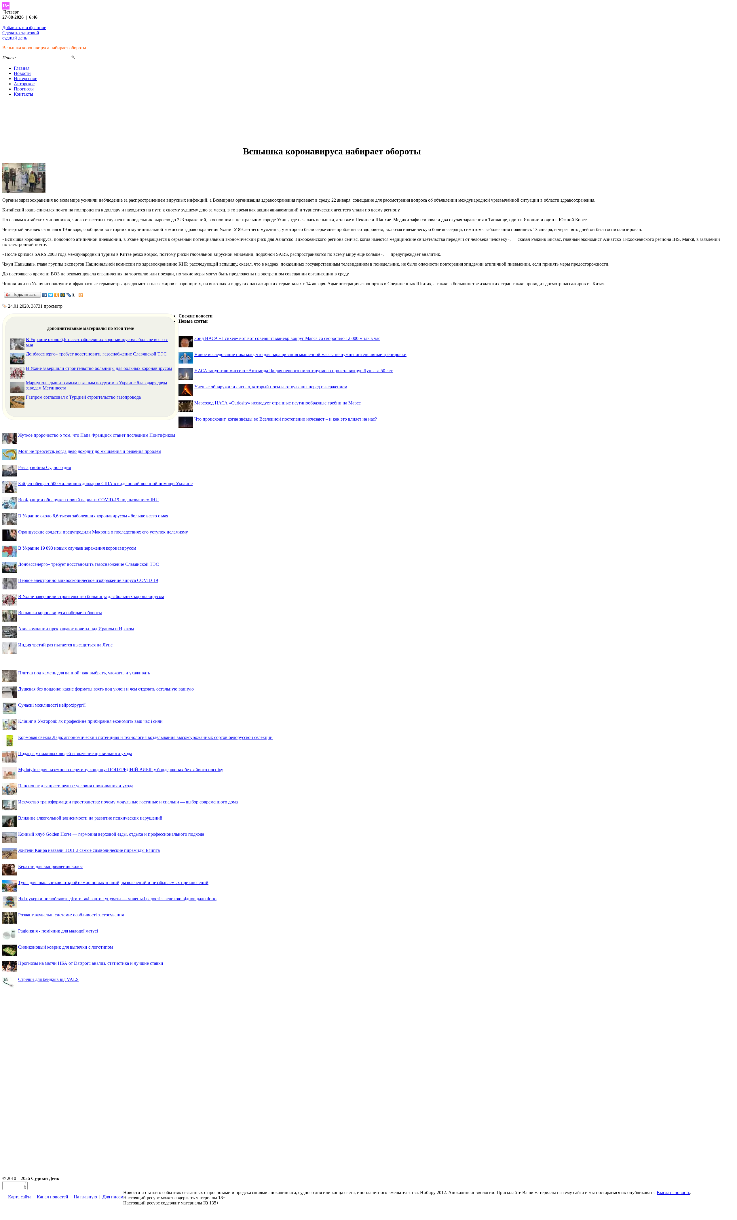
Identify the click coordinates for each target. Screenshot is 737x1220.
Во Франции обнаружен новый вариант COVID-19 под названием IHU (88, 499)
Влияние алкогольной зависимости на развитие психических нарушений (90, 818)
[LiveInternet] (75, 295)
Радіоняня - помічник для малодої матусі (58, 930)
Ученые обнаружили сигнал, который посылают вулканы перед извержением (270, 386)
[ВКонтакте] (45, 295)
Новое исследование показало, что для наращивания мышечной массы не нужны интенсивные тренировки (300, 354)
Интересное (25, 78)
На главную (85, 1196)
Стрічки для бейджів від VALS (48, 979)
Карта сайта (19, 1196)
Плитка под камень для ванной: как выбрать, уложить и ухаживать (84, 672)
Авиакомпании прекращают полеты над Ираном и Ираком (76, 628)
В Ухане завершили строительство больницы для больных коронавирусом (99, 368)
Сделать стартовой (20, 32)
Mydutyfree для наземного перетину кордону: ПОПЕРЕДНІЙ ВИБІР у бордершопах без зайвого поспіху (120, 769)
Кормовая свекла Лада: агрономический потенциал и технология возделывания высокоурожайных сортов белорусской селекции (145, 737)
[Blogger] (81, 295)
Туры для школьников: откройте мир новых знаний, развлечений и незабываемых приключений (113, 882)
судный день (14, 37)
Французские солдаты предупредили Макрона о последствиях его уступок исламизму (103, 531)
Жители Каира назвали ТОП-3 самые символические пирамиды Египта (89, 850)
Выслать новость (673, 1192)
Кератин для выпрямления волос (50, 866)
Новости (22, 73)
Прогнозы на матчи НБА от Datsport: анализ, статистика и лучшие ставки (90, 963)
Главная (21, 68)
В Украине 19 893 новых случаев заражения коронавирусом (77, 548)
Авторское (24, 83)
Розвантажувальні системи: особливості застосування (71, 914)
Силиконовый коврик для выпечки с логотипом (65, 947)
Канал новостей (52, 1196)
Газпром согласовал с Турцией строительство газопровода (83, 397)
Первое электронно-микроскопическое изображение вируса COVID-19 (88, 580)
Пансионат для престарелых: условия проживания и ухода (75, 785)
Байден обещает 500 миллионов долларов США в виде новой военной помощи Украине (105, 483)
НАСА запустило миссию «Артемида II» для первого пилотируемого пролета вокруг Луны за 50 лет (293, 370)
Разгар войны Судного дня (44, 467)
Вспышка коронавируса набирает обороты (60, 612)
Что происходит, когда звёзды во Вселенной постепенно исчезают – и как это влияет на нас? (285, 419)
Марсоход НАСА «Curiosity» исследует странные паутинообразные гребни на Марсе (277, 402)
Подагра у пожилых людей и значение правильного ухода (75, 753)
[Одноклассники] (57, 295)
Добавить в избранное (24, 27)
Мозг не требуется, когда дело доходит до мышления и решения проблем (89, 451)
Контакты (23, 94)
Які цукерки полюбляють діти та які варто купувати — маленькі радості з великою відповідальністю (117, 898)
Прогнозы (24, 88)
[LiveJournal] (69, 295)
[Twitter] (51, 295)
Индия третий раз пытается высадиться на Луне (65, 644)
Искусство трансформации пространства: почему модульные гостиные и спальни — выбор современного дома (128, 801)
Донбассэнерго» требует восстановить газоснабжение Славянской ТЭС (96, 353)
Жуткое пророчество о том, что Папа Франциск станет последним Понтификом (96, 435)
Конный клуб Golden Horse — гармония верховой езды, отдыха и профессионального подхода (111, 834)
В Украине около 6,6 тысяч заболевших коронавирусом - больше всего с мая (93, 515)
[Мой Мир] (63, 295)
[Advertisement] (368, 121)
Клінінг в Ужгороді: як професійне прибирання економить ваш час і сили (90, 721)
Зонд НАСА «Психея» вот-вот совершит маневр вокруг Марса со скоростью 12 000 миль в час (287, 338)
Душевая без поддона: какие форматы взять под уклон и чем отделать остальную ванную (106, 688)
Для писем (112, 1196)
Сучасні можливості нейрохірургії (52, 705)
